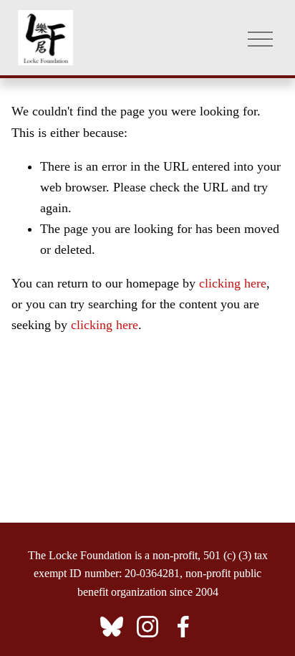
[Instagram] (147, 626)
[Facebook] (183, 626)
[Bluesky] (111, 626)
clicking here (232, 283)
